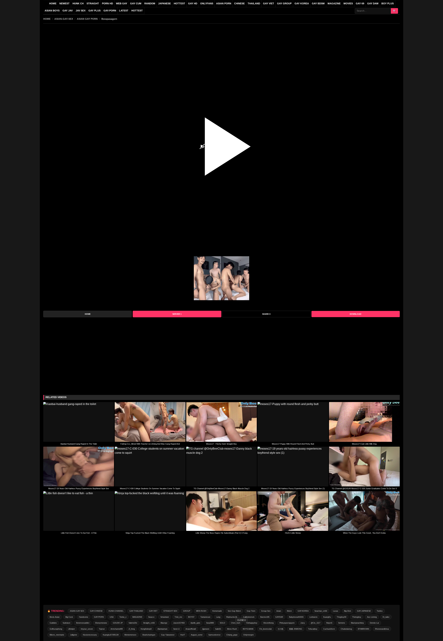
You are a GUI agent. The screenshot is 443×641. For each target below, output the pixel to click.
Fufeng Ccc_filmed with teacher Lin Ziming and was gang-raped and (150, 444)
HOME (47, 18)
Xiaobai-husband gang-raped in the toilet (78, 444)
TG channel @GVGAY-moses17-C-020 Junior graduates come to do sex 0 (364, 488)
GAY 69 (360, 3)
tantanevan (205, 617)
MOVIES (348, 3)
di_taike (386, 617)
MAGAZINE (334, 3)
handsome (83, 617)
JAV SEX (80, 10)
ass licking (372, 617)
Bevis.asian (55, 617)
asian (278, 611)
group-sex (265, 611)
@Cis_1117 (315, 623)
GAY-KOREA (303, 611)
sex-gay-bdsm (234, 611)
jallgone (73, 635)
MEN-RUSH (201, 611)
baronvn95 (264, 617)
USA (112, 617)
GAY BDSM (318, 3)
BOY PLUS (387, 3)
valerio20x (133, 623)
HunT (182, 635)
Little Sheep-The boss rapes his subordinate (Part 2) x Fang (221, 533)
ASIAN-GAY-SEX (63, 18)
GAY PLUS (94, 10)
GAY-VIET (153, 611)
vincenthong (268, 623)
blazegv (164, 623)
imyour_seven (87, 629)
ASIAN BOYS (52, 10)
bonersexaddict (82, 623)
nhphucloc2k (231, 617)
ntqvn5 (329, 623)
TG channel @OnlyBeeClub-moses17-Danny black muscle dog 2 (221, 488)
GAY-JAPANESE (364, 611)
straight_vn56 (149, 623)
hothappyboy (251, 623)
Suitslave (66, 623)
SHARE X (266, 314)
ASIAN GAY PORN (87, 18)
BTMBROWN (363, 629)
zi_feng (132, 629)
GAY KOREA (302, 3)
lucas (335, 611)
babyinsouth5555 (296, 617)
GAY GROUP (284, 3)
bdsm (289, 611)
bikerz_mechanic (57, 635)
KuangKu (327, 617)
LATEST (123, 10)
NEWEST (64, 3)
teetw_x (122, 617)
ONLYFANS (206, 3)
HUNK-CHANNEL (116, 611)
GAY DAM (372, 3)
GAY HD (192, 3)
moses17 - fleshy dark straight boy (221, 444)
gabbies (53, 623)
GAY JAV (67, 10)
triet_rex (178, 617)
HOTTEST (179, 3)
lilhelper (71, 629)
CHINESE (239, 3)
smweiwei (164, 617)
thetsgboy (356, 617)
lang (218, 617)
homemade (217, 611)
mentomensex (130, 635)
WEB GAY (121, 3)
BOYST (191, 617)
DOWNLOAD (355, 314)
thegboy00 (341, 617)
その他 (280, 629)
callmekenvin (248, 617)
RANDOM (149, 3)
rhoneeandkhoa (382, 629)
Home (52, 3)
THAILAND (254, 3)
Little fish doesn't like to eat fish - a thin (79, 533)
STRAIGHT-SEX (170, 611)
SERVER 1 (177, 314)
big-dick (347, 611)
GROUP (186, 611)
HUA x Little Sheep (293, 533)
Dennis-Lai (374, 623)
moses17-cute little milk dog (364, 444)
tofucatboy (312, 629)
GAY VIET (268, 3)
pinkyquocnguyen (287, 623)
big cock (69, 617)
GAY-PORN (99, 617)
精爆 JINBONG (295, 629)
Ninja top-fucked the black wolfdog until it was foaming (150, 533)
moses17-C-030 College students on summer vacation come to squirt (150, 488)
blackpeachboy (357, 623)
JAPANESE (164, 3)
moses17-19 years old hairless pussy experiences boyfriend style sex (78, 488)
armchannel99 (117, 629)
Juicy (302, 623)
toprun (102, 629)
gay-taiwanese (167, 635)
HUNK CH (78, 3)
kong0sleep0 (146, 629)
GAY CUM (135, 3)
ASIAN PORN (223, 3)
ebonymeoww (101, 623)
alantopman (162, 629)
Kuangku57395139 (111, 635)
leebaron (313, 617)
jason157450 (179, 623)
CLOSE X (241, 620)
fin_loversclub (265, 629)
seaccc (151, 617)
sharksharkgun (148, 635)
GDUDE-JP (118, 623)
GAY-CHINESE (96, 611)
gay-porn (109, 10)
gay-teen (251, 611)
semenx (341, 623)
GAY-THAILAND (136, 611)
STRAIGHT (93, 3)
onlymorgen (248, 635)
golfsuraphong (56, 629)
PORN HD (107, 3)
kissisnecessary (90, 635)
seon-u (176, 629)
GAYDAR (279, 617)
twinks (380, 611)
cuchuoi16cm (329, 629)
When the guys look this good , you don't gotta (364, 533)
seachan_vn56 (320, 611)
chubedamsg (346, 629)
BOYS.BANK (248, 629)
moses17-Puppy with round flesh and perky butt (293, 444)
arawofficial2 (191, 629)
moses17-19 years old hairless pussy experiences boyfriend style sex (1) (293, 488)
